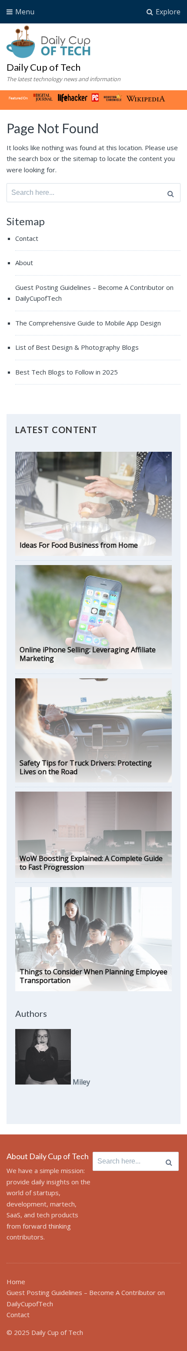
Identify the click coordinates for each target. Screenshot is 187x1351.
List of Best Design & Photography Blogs (77, 347)
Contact (26, 238)
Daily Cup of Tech (43, 67)
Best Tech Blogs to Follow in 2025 (66, 372)
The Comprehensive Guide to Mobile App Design (88, 323)
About (24, 262)
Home (16, 1281)
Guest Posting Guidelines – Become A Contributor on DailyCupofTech (94, 293)
